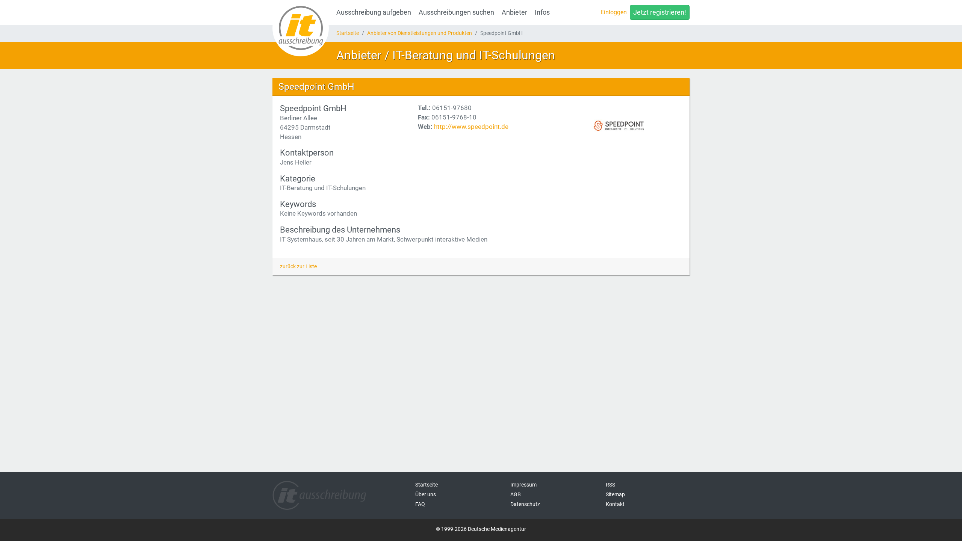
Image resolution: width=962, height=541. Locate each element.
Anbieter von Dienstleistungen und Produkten (419, 33)
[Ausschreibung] (300, 28)
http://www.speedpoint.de (471, 126)
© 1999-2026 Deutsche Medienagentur (481, 529)
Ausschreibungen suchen (456, 12)
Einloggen (613, 12)
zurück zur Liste (298, 266)
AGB (515, 494)
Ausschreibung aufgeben (373, 12)
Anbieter (514, 12)
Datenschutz (525, 504)
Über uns (425, 494)
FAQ (420, 504)
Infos (542, 12)
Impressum (523, 485)
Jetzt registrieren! (659, 12)
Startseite (347, 33)
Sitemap (615, 494)
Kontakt (615, 504)
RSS (610, 485)
